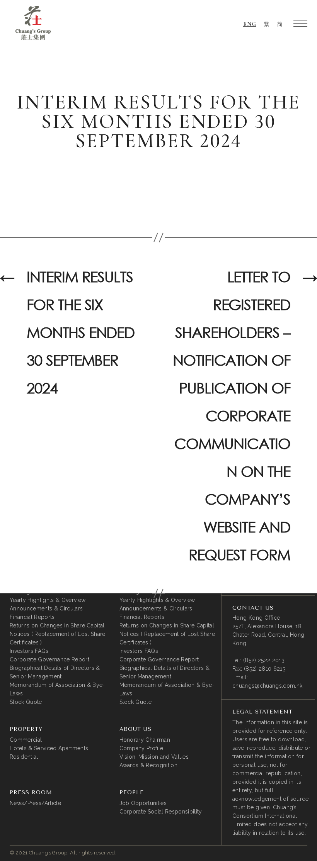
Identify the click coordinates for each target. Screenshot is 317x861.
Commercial (26, 740)
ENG (249, 23)
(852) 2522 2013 (264, 660)
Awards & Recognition (148, 765)
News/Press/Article (35, 803)
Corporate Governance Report (49, 659)
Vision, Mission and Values (154, 757)
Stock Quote (26, 702)
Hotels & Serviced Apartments (49, 748)
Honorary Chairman (144, 740)
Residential (24, 757)
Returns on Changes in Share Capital (57, 625)
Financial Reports (32, 617)
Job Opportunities (143, 803)
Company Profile (141, 748)
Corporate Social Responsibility (160, 811)
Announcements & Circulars (46, 608)
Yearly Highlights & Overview (47, 600)
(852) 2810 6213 (265, 669)
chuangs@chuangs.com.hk (267, 686)
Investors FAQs (29, 651)
